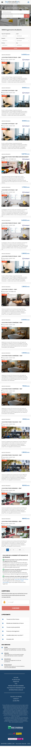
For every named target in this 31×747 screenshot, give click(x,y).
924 (20, 549)
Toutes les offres (16, 696)
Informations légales (16, 690)
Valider (15, 48)
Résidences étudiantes (18, 722)
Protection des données (16, 686)
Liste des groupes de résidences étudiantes (16, 720)
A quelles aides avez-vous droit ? (14, 635)
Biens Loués (11, 722)
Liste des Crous (18, 717)
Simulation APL (10, 639)
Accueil (16, 677)
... (16, 549)
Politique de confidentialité (16, 688)
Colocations (12, 718)
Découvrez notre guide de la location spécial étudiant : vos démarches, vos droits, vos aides (15, 649)
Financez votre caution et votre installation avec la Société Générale (14, 667)
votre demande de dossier (21, 579)
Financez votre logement (12, 631)
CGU (16, 683)
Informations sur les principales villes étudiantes (14, 719)
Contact (16, 699)
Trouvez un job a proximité (13, 627)
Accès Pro (16, 701)
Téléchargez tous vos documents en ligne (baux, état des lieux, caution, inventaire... (14, 655)
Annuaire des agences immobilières (21, 718)
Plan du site (16, 679)
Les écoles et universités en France (21, 721)
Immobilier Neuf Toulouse (9, 717)
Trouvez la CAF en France (12, 619)
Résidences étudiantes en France (15, 623)
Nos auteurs (23, 717)
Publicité (16, 681)
